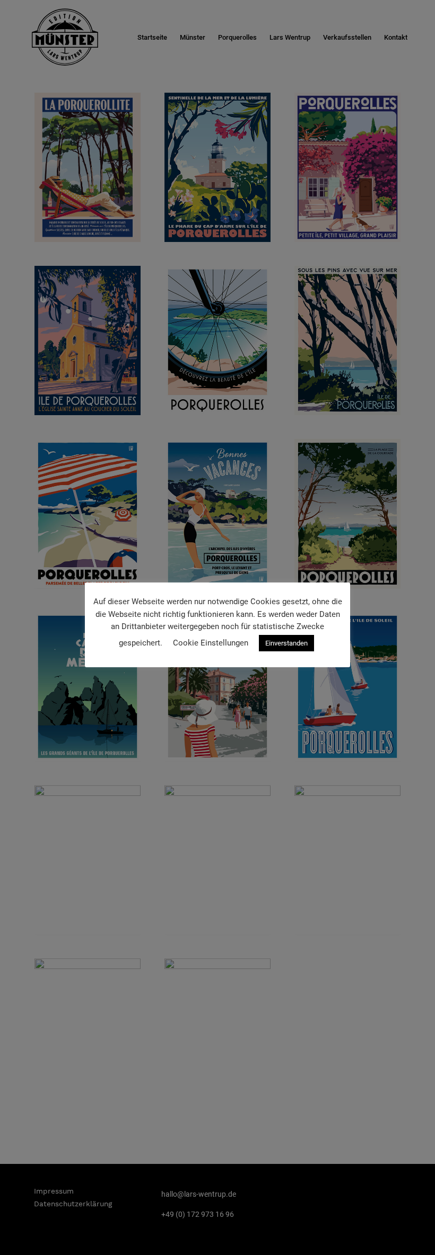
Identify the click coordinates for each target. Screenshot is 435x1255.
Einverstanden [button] (286, 643)
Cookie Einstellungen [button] (210, 643)
